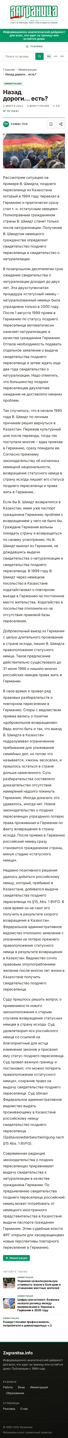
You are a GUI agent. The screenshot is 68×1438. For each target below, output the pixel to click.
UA (55, 56)
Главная (9, 69)
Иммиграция (27, 69)
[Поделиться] (61, 124)
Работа (8, 1387)
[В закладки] (51, 124)
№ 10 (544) (11, 110)
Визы (21, 1387)
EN (61, 56)
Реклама (9, 1408)
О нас (24, 1408)
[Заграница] (34, 15)
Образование (15, 1393)
